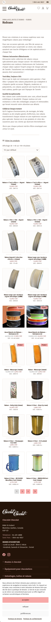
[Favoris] (38, 8)
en (48, 2)
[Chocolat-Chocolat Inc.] (17, 8)
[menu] (4, 8)
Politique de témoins (15, 619)
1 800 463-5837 (38, 2)
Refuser (26, 607)
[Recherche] (3, 2)
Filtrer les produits (12, 141)
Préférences (26, 613)
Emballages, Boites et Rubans (13, 19)
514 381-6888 (17, 535)
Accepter (25, 600)
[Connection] (43, 9)
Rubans (29, 19)
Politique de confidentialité (32, 619)
